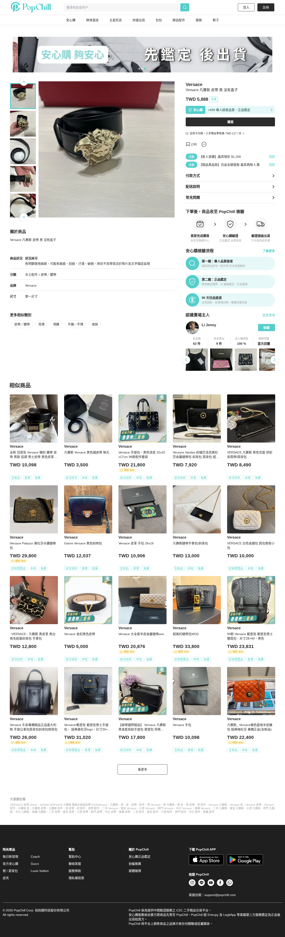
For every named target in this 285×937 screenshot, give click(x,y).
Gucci (35, 863)
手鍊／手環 (75, 324)
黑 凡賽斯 (169, 804)
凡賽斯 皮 (23, 808)
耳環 (41, 324)
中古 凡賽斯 (22, 812)
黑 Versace (154, 804)
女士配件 (31, 274)
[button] (197, 341)
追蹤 (266, 327)
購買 (230, 122)
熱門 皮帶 (96, 812)
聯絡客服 (75, 863)
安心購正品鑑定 (140, 856)
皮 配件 (81, 808)
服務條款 (75, 871)
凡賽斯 (114, 804)
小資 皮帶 (82, 812)
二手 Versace (110, 808)
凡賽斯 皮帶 (39, 808)
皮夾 (6, 878)
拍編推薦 (135, 863)
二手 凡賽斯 (220, 808)
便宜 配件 (152, 812)
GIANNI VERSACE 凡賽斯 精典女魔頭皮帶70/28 (69, 804)
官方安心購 (10, 863)
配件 (142, 804)
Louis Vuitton (40, 871)
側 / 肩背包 (10, 871)
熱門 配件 (180, 812)
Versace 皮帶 (253, 804)
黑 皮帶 (190, 804)
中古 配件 (194, 812)
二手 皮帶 (54, 812)
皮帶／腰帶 (48, 274)
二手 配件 (138, 812)
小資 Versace (147, 808)
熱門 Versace (165, 808)
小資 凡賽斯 (253, 808)
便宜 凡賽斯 (237, 808)
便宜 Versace (128, 808)
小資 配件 (166, 812)
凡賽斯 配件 (56, 808)
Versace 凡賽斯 (218, 804)
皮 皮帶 (69, 808)
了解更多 (269, 251)
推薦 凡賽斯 (39, 812)
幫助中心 (75, 856)
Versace (31, 285)
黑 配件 (201, 804)
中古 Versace (184, 808)
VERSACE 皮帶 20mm (23, 804)
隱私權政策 (76, 878)
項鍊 (56, 324)
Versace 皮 (236, 804)
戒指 (95, 324)
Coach (35, 856)
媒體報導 (135, 871)
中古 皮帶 (110, 812)
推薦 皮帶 (124, 812)
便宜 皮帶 (68, 812)
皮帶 (134, 804)
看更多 (142, 769)
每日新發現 (10, 856)
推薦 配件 (208, 812)
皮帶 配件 (94, 808)
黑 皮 (180, 804)
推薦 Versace (202, 808)
